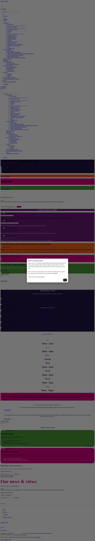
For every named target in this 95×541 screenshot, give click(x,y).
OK (65, 280)
